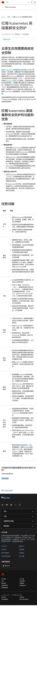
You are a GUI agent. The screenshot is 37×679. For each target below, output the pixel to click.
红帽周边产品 (23, 585)
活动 (2, 581)
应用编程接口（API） (26, 445)
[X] (15, 505)
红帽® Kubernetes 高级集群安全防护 (13, 70)
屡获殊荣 (16, 541)
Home (3, 17)
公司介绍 (3, 546)
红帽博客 (22, 583)
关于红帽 (3, 579)
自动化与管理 (8, 490)
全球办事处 (22, 581)
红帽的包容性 (4, 585)
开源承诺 (21, 549)
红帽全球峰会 (4, 587)
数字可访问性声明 (24, 599)
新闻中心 (21, 546)
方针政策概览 (4, 599)
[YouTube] (7, 505)
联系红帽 (3, 583)
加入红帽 (21, 556)
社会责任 (21, 553)
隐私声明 (3, 597)
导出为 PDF (7, 39)
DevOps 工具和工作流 (13, 81)
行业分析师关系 (5, 556)
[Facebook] (11, 505)
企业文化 (3, 549)
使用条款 (22, 597)
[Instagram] (20, 505)
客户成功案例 (5, 553)
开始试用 (5, 478)
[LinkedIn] (2, 505)
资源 (8, 17)
